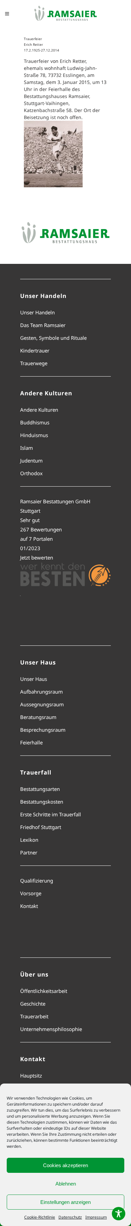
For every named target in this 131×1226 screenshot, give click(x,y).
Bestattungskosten (41, 801)
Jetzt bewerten (36, 557)
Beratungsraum (38, 717)
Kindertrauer (34, 350)
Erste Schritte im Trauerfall (50, 814)
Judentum (31, 460)
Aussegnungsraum (42, 704)
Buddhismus (34, 422)
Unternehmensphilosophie (51, 1029)
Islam (26, 447)
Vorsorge (30, 893)
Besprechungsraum (43, 729)
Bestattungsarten (40, 789)
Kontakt (29, 906)
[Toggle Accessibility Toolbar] (118, 1213)
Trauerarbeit (34, 1016)
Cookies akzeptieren (65, 1165)
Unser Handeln (37, 312)
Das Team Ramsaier (43, 325)
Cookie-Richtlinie (39, 1217)
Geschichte (32, 1003)
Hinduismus (34, 435)
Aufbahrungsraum (41, 691)
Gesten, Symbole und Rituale (53, 337)
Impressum (96, 1217)
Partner (28, 852)
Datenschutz (70, 1217)
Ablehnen (65, 1184)
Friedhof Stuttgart (40, 827)
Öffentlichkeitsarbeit (43, 991)
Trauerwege (33, 363)
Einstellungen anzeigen (65, 1202)
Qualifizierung (36, 880)
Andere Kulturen (39, 409)
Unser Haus (33, 679)
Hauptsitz (31, 1075)
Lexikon (29, 839)
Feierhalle (31, 742)
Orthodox (31, 473)
